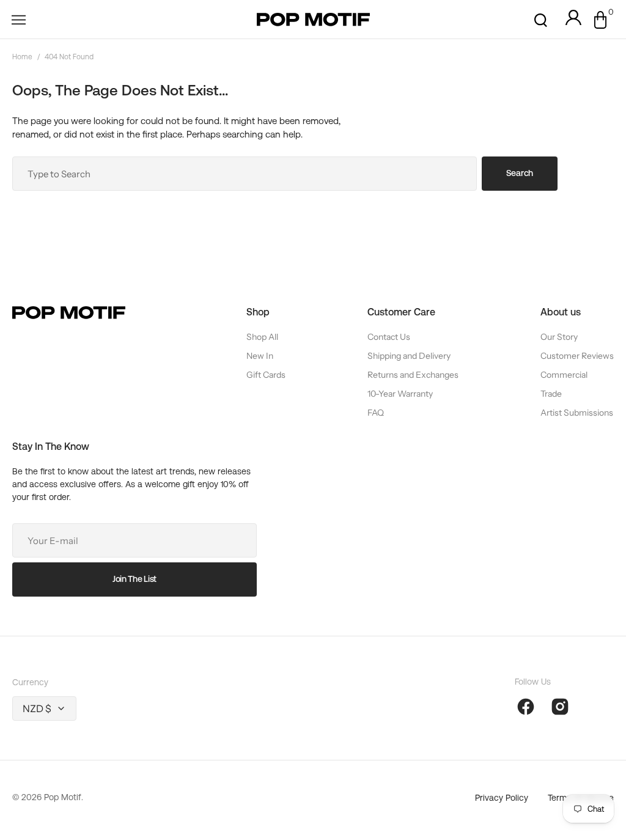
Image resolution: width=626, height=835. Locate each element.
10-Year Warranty (400, 393)
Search (519, 173)
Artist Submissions (576, 412)
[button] (18, 19)
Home (22, 57)
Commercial (563, 374)
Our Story (559, 336)
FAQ (375, 412)
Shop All (262, 336)
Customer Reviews (577, 355)
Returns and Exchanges (412, 374)
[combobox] (244, 173)
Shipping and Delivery (409, 355)
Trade (551, 393)
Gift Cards (265, 374)
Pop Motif (62, 797)
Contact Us (388, 336)
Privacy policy (501, 798)
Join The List (134, 579)
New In (259, 355)
